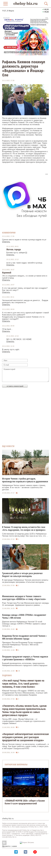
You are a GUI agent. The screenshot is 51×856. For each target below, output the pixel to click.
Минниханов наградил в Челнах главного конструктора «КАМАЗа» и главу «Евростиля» (24, 598)
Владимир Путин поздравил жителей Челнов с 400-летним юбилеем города (24, 637)
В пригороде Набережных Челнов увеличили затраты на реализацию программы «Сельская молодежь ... (25, 581)
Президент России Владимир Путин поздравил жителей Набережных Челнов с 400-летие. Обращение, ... (22, 644)
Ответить (6, 242)
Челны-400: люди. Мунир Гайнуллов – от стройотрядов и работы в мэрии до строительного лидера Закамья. (23, 721)
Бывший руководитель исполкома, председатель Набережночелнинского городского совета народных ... (24, 665)
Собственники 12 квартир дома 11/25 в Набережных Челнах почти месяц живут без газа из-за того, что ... (25, 535)
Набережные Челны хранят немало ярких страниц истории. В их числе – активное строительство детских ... (23, 487)
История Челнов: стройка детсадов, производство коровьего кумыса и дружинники (25, 480)
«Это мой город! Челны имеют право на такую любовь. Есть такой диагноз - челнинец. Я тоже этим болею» (23, 683)
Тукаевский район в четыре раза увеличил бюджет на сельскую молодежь (22, 575)
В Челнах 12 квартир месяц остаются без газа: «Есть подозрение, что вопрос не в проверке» (24, 528)
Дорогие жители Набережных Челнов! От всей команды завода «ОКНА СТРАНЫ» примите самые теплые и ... (24, 624)
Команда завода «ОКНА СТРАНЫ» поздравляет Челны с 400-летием (24, 616)
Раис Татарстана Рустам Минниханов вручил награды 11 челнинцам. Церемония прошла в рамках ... (25, 604)
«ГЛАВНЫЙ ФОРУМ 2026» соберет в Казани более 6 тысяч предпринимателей (25, 802)
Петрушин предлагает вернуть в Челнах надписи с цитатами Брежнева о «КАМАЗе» (25, 658)
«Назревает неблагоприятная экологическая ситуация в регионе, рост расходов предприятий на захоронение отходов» (25, 737)
